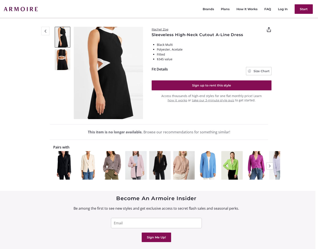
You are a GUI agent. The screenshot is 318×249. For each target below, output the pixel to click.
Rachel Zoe (160, 29)
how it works (177, 100)
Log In (283, 9)
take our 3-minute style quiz (213, 100)
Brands (208, 9)
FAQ (267, 9)
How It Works (246, 9)
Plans (225, 9)
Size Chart (261, 71)
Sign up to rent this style (211, 85)
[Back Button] (45, 31)
